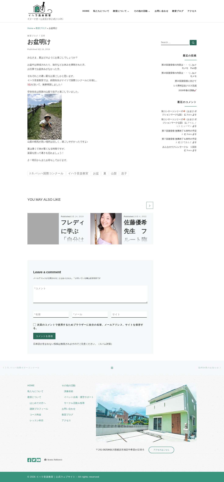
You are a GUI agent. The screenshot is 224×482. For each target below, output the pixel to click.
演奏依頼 (68, 391)
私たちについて (35, 391)
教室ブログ (41, 28)
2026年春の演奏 (186, 90)
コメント (40, 288)
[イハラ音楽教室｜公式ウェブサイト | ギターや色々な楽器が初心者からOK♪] (40, 9)
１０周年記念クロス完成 (185, 85)
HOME (30, 385)
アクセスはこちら (161, 450)
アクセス (66, 420)
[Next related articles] (149, 205)
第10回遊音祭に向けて (186, 81)
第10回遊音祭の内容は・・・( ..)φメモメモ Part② (179, 66)
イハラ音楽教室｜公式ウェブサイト (55, 476)
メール (77, 314)
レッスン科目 (36, 420)
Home (30, 28)
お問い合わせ (68, 408)
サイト (116, 314)
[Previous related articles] (142, 205)
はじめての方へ (38, 403)
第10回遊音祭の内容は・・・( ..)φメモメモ (179, 74)
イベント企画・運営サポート (79, 397)
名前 (37, 314)
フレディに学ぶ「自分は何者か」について (73, 239)
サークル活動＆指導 (74, 403)
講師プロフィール (39, 408)
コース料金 (35, 414)
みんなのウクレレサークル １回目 (179, 147)
